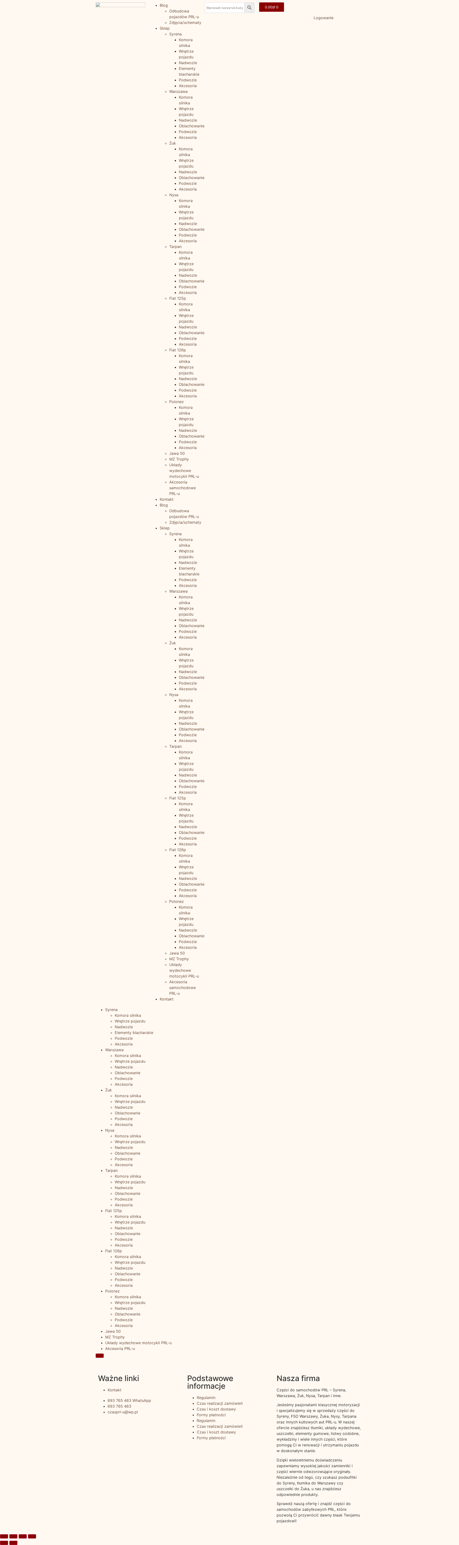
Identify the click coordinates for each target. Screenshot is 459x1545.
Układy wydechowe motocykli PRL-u (184, 470)
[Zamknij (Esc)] (4, 1536)
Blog (164, 5)
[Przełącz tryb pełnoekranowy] (23, 1536)
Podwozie (188, 80)
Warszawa (178, 91)
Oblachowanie (191, 126)
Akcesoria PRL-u (120, 1348)
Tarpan (175, 246)
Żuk (172, 143)
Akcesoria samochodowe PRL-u (182, 488)
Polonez (176, 401)
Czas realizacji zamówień (220, 1403)
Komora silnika (128, 1015)
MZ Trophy (179, 459)
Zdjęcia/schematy (185, 22)
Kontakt (167, 499)
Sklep (165, 28)
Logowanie (323, 17)
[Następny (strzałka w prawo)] (13, 1543)
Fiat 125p (177, 298)
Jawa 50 (177, 453)
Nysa (173, 194)
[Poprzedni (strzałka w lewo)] (4, 1543)
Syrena (175, 34)
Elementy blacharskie (134, 1032)
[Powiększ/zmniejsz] (32, 1536)
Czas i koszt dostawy (216, 1409)
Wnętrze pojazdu (130, 1021)
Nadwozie (188, 62)
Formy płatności (211, 1414)
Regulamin (206, 1397)
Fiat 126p (177, 350)
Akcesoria (188, 85)
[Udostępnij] (13, 1536)
